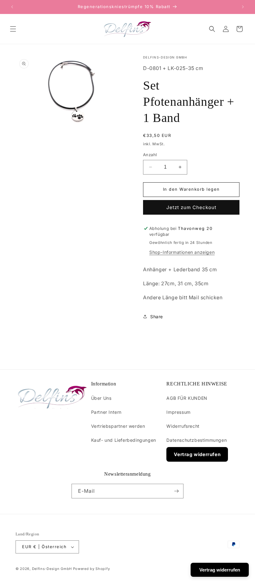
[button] (13, 29)
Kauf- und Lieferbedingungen (123, 440)
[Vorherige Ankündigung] (12, 7)
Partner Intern (106, 412)
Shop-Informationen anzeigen (182, 252)
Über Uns (101, 398)
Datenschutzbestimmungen (196, 440)
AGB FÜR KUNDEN (186, 398)
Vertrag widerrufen (197, 454)
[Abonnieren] (176, 491)
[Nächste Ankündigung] (243, 7)
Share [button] (156, 316)
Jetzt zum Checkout (191, 207)
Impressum (178, 412)
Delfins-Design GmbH (52, 569)
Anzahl (150, 154)
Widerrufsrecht (182, 426)
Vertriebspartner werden (118, 426)
